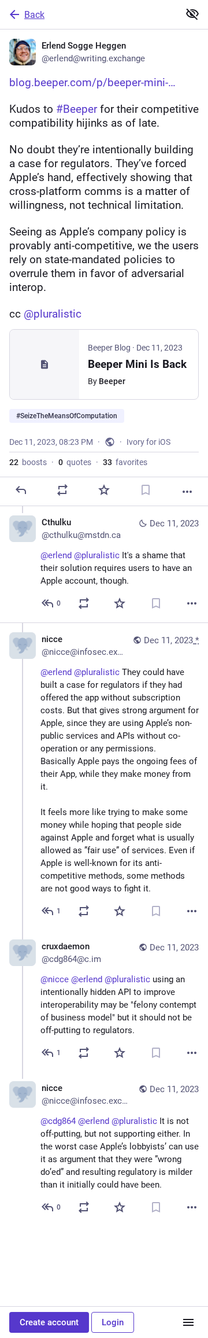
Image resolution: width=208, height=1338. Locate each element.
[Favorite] (104, 490)
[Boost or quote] (62, 490)
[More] (187, 492)
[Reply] (21, 490)
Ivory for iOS (148, 442)
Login (113, 1322)
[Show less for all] (192, 14)
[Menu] (188, 1322)
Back (34, 14)
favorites (125, 462)
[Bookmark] (146, 490)
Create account (49, 1322)
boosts (28, 462)
